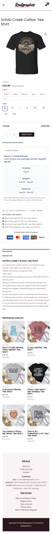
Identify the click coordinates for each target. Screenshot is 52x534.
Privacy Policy (26, 507)
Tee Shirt (40, 211)
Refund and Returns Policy (26, 498)
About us (26, 466)
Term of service (26, 504)
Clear (4, 99)
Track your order (26, 469)
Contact (26, 472)
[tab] (26, 251)
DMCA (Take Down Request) (26, 510)
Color (4, 90)
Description (7, 251)
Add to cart (27, 134)
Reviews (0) (7, 256)
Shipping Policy (26, 501)
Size (5, 103)
